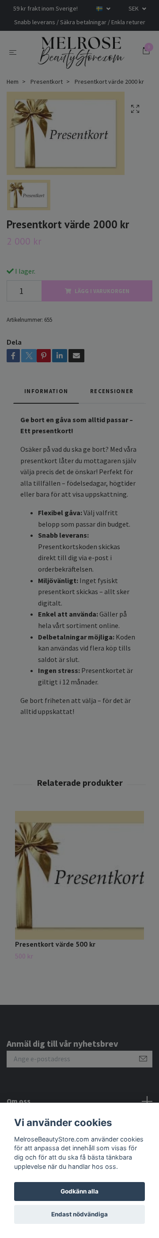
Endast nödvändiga (79, 1214)
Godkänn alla (79, 1191)
